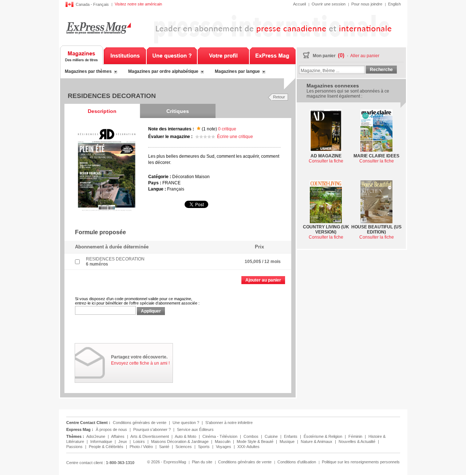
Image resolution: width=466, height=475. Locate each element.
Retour (279, 97)
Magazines (81, 55)
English (394, 4)
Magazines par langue (237, 71)
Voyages (224, 446)
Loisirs (139, 441)
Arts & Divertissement (150, 436)
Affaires (118, 436)
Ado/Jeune (96, 436)
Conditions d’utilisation (296, 462)
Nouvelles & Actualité (357, 441)
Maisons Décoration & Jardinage (180, 441)
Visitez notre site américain (138, 4)
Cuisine (272, 436)
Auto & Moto (186, 436)
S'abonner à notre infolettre (229, 422)
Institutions (124, 55)
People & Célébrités (107, 446)
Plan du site (202, 462)
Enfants (291, 436)
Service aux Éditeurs (195, 429)
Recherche (381, 69)
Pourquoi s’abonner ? (152, 429)
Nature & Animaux (317, 441)
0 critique (227, 128)
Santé (164, 446)
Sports (204, 446)
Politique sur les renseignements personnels (361, 462)
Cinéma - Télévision (220, 436)
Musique (288, 441)
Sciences (184, 446)
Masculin (223, 441)
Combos (252, 436)
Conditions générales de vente (139, 422)
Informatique (101, 441)
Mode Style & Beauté (256, 441)
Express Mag (98, 27)
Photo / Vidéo (142, 446)
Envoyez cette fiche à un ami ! (140, 363)
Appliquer (151, 311)
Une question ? (171, 55)
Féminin (355, 436)
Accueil (299, 4)
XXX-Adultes (248, 446)
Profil (223, 55)
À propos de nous (111, 429)
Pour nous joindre (366, 4)
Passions (75, 446)
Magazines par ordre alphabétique (163, 71)
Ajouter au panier (263, 280)
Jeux (123, 441)
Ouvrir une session (328, 4)
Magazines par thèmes (88, 71)
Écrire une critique (235, 136)
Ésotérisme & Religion (323, 436)
